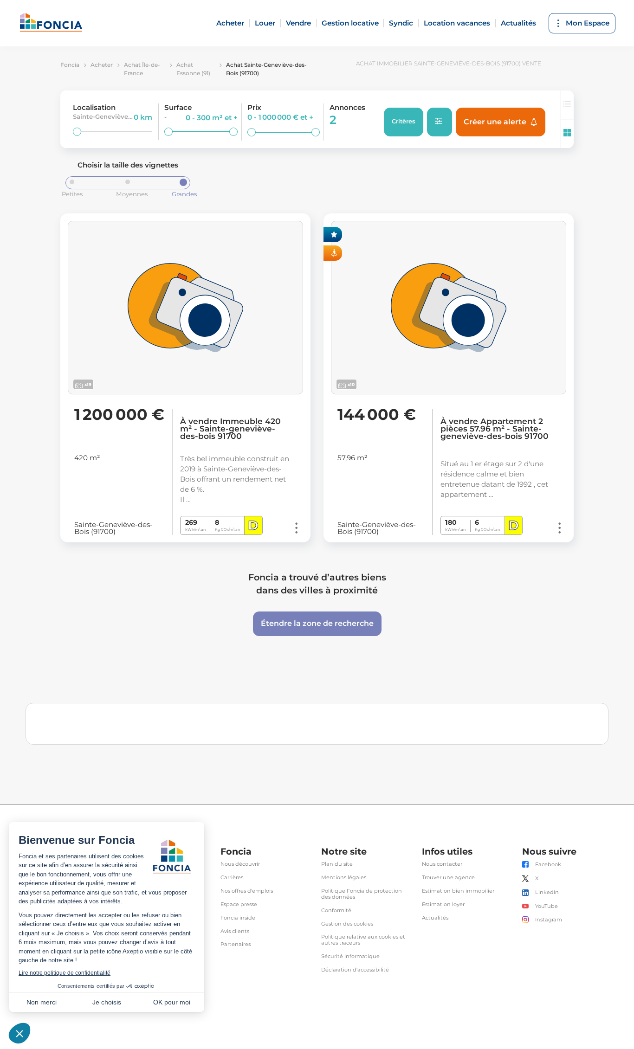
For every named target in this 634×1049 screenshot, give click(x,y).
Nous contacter (442, 864)
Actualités (518, 23)
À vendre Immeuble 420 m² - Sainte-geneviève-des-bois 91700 (230, 429)
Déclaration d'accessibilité (355, 970)
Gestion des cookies (347, 924)
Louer (265, 23)
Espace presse (238, 904)
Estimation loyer (443, 904)
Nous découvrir (240, 864)
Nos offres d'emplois (246, 891)
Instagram (548, 920)
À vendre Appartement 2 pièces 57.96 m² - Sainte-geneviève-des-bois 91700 (494, 429)
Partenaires (235, 944)
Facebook (548, 865)
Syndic (401, 23)
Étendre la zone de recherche (317, 623)
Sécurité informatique (350, 956)
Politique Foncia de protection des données (361, 894)
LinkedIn (547, 892)
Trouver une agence (448, 878)
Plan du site (337, 864)
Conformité (336, 910)
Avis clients (234, 931)
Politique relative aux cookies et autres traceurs (363, 940)
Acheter (230, 23)
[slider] (77, 132)
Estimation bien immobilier (458, 891)
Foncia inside (237, 918)
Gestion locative (350, 23)
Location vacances (457, 23)
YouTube (546, 906)
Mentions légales (343, 878)
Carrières (231, 878)
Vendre (298, 23)
